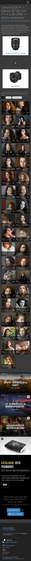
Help (8, 547)
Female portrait (17, 97)
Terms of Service (7, 534)
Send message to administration (10, 557)
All (3, 97)
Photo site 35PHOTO (9, 528)
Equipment (3, 21)
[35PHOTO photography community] (8, 2)
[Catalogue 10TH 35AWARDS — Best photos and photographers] (15, 445)
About (4, 547)
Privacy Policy (24, 533)
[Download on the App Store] (10, 539)
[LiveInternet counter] (6, 531)
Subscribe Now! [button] (13, 510)
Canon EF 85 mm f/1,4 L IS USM (15, 53)
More (5, 485)
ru (6, 554)
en (3, 554)
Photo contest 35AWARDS (9, 529)
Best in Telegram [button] (16, 514)
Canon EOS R (10, 21)
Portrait (8, 97)
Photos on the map (9, 545)
